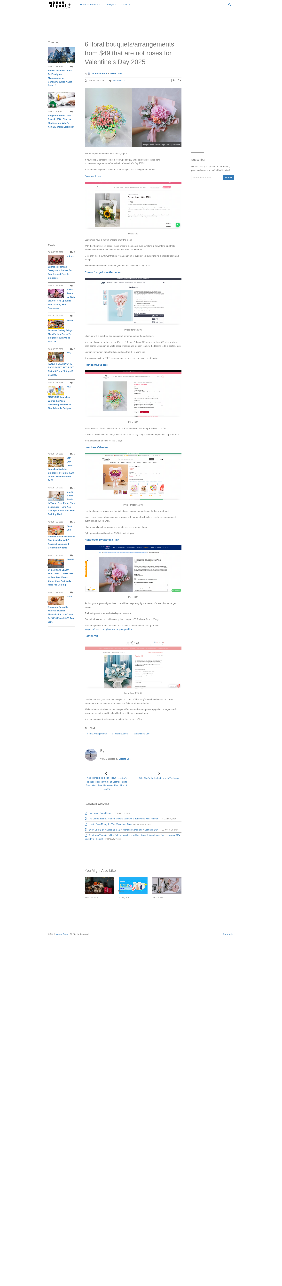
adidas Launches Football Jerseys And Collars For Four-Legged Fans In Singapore (60, 267)
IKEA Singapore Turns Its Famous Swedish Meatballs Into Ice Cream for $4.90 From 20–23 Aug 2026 (61, 609)
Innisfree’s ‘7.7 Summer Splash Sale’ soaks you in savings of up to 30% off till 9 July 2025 (133, 907)
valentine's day (142, 733)
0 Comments (119, 81)
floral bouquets (120, 733)
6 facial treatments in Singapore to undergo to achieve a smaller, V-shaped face (166, 907)
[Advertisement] (141, 21)
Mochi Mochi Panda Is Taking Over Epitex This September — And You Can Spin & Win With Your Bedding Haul (61, 503)
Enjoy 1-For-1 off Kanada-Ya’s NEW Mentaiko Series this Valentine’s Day (123, 830)
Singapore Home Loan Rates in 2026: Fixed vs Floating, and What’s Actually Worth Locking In (61, 121)
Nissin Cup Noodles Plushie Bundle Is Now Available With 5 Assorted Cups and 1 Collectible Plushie (61, 537)
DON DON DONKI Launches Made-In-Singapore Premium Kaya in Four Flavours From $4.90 (61, 469)
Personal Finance (89, 4)
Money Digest (62, 934)
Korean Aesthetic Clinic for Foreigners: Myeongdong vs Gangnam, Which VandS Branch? (60, 78)
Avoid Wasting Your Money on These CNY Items (98, 905)
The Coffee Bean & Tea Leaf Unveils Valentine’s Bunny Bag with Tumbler (123, 818)
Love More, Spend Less (99, 813)
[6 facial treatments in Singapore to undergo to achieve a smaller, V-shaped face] (166, 885)
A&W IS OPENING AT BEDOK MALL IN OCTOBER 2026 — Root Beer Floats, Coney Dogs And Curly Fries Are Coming (61, 572)
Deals (124, 4)
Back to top (228, 934)
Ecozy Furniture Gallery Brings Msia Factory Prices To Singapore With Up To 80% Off (60, 331)
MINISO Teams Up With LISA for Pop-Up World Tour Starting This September (61, 298)
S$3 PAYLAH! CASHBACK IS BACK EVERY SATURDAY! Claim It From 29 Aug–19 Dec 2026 (61, 364)
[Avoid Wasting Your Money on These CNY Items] (99, 885)
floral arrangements (97, 733)
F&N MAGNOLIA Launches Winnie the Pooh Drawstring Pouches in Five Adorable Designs (59, 397)
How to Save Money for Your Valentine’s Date (110, 824)
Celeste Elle (98, 73)
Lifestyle (109, 4)
